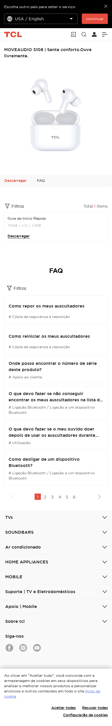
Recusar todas (95, 707)
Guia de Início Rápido (27, 218)
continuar (95, 18)
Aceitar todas (63, 707)
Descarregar (19, 236)
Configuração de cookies (85, 715)
